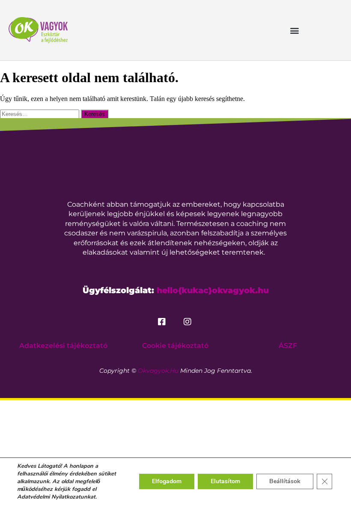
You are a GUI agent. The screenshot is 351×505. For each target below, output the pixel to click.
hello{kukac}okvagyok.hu (213, 290)
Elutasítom (225, 481)
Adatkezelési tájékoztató (63, 346)
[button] (294, 30)
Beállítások (284, 481)
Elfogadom (166, 481)
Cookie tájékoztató (175, 346)
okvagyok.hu (158, 370)
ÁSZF (288, 346)
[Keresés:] (40, 113)
